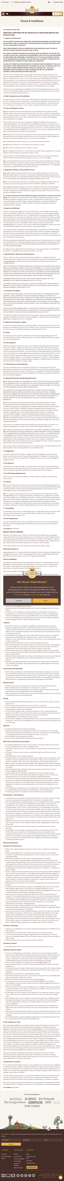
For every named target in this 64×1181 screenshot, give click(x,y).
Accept (45, 601)
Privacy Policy (19, 595)
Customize (19, 601)
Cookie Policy (35, 595)
